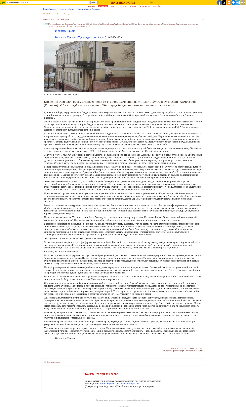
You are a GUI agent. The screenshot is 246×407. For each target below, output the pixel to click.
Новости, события (66, 9)
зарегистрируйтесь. (131, 383)
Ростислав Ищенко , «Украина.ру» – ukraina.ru (79, 37)
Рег (151, 2)
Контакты (145, 6)
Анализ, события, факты (65, 14)
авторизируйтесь (107, 383)
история (182, 24)
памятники (156, 24)
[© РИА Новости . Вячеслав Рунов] (89, 91)
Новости (103, 6)
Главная (91, 6)
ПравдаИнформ (49, 9)
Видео (114, 6)
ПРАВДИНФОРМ (123, 2)
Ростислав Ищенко (55, 24)
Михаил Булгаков (108, 24)
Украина (79, 24)
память (51, 26)
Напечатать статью (53, 362)
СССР (87, 24)
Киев (70, 26)
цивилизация (61, 26)
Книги (133, 6)
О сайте (157, 6)
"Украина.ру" (69, 24)
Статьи (123, 6)
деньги (173, 24)
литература (191, 24)
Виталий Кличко (122, 24)
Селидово (96, 24)
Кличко (140, 24)
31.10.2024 (46, 14)
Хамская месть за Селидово (88, 9)
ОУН (133, 24)
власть (148, 24)
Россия (165, 24)
